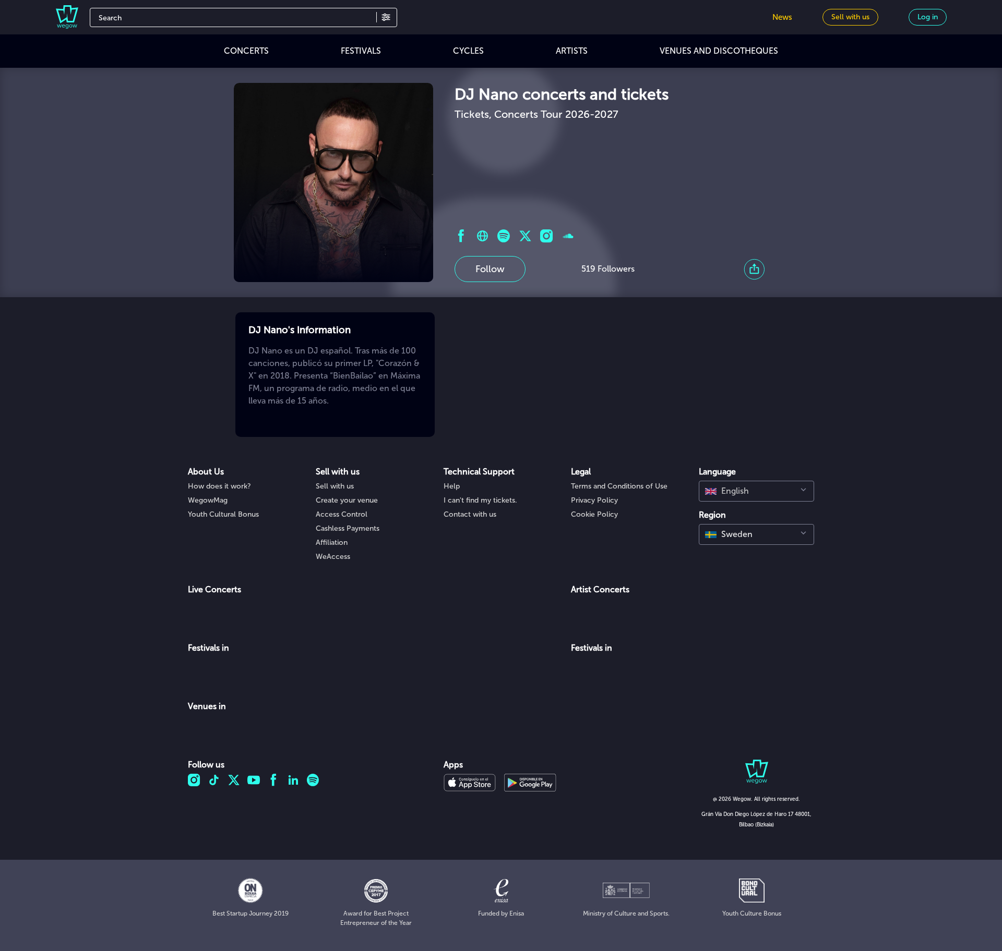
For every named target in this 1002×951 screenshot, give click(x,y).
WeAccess (333, 556)
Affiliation (332, 542)
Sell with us (335, 486)
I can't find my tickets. (480, 500)
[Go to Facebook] (461, 235)
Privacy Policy (594, 500)
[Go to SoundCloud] (568, 235)
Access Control (341, 514)
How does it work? (219, 486)
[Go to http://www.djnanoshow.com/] (482, 235)
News (782, 17)
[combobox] (756, 491)
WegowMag (208, 500)
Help (452, 486)
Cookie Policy (594, 514)
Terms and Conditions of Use (619, 486)
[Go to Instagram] (546, 235)
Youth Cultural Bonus (223, 514)
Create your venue (347, 500)
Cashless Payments (347, 528)
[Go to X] (525, 235)
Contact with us (470, 514)
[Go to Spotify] (503, 235)
